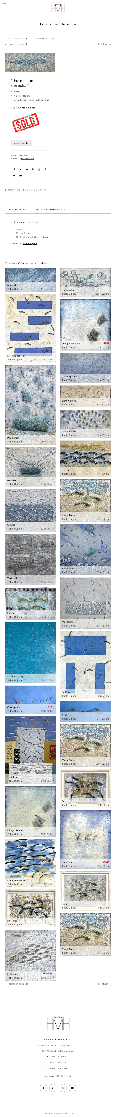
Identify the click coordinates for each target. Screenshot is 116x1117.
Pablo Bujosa (26, 39)
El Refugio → (104, 44)
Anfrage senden (21, 143)
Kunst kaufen (11, 39)
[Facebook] (43, 1088)
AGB (57, 1076)
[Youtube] (63, 1088)
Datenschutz (66, 1076)
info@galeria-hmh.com (58, 1068)
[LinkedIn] (53, 1088)
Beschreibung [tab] (17, 209)
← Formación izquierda (16, 44)
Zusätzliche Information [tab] (49, 209)
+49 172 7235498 (58, 1062)
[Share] (14, 169)
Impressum (49, 1076)
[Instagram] (72, 1088)
